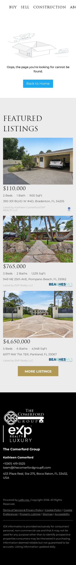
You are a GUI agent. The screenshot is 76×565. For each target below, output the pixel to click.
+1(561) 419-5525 (14, 463)
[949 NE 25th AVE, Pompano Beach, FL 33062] (38, 239)
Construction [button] (49, 7)
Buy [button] (13, 7)
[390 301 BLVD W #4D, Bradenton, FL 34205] (38, 161)
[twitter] (22, 487)
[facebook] (6, 487)
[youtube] (38, 487)
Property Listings (30, 514)
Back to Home (38, 83)
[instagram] (30, 487)
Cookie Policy (53, 510)
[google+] (47, 487)
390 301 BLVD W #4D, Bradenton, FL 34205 (33, 201)
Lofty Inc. (24, 499)
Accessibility (62, 514)
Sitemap (48, 514)
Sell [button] (25, 7)
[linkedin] (14, 487)
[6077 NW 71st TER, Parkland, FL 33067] (38, 314)
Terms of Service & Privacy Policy (23, 510)
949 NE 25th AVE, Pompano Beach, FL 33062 (34, 279)
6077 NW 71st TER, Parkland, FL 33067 (30, 354)
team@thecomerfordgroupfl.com (27, 467)
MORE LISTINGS (38, 371)
